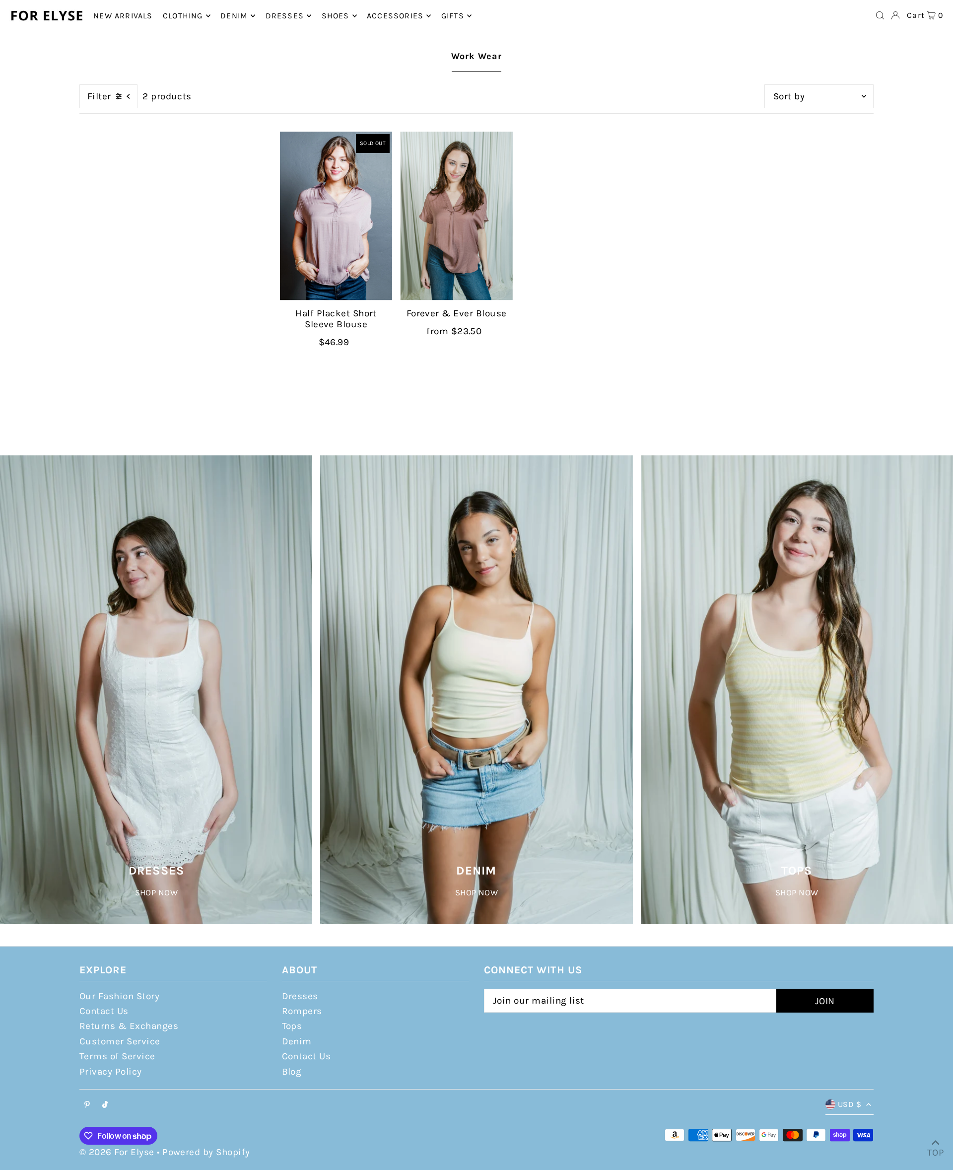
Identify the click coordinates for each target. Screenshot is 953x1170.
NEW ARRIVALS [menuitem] (122, 15)
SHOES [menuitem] (335, 15)
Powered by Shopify (206, 1152)
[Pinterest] (87, 1105)
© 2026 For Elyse (116, 1152)
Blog (292, 1071)
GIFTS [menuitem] (452, 15)
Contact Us (104, 1011)
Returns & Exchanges (128, 1026)
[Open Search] (880, 15)
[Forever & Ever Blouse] (456, 216)
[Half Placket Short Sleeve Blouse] (336, 216)
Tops (292, 1026)
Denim (297, 1041)
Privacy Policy (110, 1071)
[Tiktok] (105, 1105)
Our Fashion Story (119, 996)
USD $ (849, 1104)
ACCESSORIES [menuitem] (395, 15)
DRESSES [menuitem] (285, 15)
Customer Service (119, 1041)
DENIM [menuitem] (234, 15)
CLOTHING (183, 15)
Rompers (302, 1011)
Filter (99, 96)
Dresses (300, 996)
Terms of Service (117, 1056)
